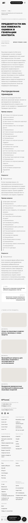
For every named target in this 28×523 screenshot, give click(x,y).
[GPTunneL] (3, 2)
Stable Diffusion (5, 465)
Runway (3, 478)
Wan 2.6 (3, 475)
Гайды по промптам (7, 511)
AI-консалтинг (20, 488)
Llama (17, 443)
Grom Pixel (4, 427)
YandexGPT (19, 448)
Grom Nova (4, 424)
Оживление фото (6, 448)
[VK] (5, 413)
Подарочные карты (21, 495)
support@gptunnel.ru (7, 409)
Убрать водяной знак (7, 443)
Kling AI (3, 470)
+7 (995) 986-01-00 (6, 404)
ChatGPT (18, 436)
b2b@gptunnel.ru (6, 406)
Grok (17, 441)
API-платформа (20, 493)
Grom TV (3, 429)
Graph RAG (19, 490)
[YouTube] (8, 413)
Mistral (17, 446)
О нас (2, 484)
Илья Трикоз (5, 43)
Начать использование (16, 2)
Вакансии (4, 486)
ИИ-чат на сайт (20, 430)
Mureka (18, 465)
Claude (17, 439)
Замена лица (4, 445)
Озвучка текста (5, 452)
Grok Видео (4, 473)
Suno (17, 463)
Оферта (3, 491)
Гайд (9, 10)
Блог (2, 506)
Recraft (3, 468)
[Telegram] (2, 413)
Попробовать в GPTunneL (13, 518)
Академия (4, 508)
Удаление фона (5, 436)
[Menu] (25, 3)
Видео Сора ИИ (5, 450)
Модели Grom (5, 417)
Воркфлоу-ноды (20, 419)
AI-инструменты (5, 434)
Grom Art (3, 422)
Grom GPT (4, 419)
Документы (4, 489)
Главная (3, 10)
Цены (17, 485)
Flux (2, 463)
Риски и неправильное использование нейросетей (11, 14)
